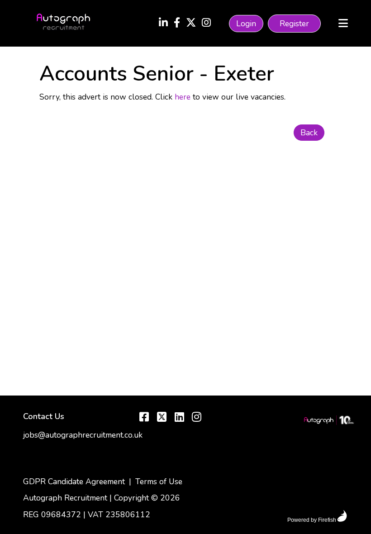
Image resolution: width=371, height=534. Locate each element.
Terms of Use (158, 481)
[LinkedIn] (163, 23)
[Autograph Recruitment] (329, 421)
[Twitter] (191, 23)
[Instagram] (206, 23)
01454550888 (50, 465)
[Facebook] (177, 23)
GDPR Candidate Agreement (74, 481)
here (182, 96)
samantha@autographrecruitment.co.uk (92, 450)
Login (246, 23)
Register (294, 23)
